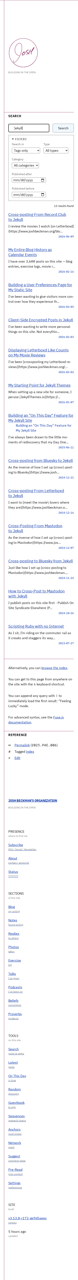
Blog (11, 907)
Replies (13, 933)
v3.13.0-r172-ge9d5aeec (27, 1218)
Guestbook (16, 1102)
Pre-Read (15, 1169)
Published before (23, 188)
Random (14, 1089)
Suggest (14, 1156)
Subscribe (15, 845)
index (30, 751)
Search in (18, 144)
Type (46, 144)
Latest (13, 1062)
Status (13, 872)
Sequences (16, 1116)
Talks (12, 974)
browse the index (54, 668)
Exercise (14, 960)
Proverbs (15, 1014)
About (12, 858)
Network (14, 1143)
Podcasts (15, 987)
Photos (13, 947)
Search (63, 128)
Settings (14, 1183)
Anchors (14, 1129)
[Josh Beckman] (23, 53)
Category (18, 159)
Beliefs (13, 1000)
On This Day (17, 1076)
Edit (17, 758)
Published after (22, 174)
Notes (12, 920)
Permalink (22, 745)
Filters (21, 139)
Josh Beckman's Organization (32, 800)
